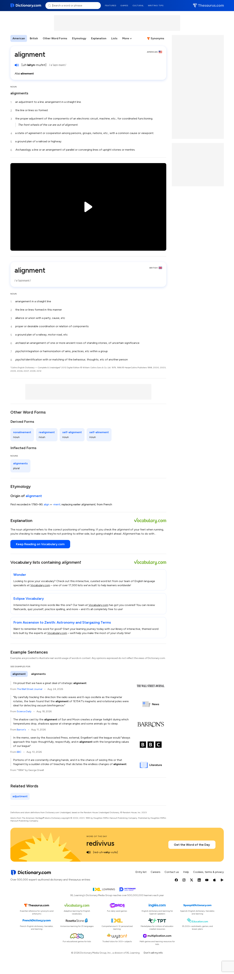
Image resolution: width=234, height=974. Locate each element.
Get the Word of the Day (192, 845)
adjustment (20, 796)
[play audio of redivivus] (88, 852)
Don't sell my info (153, 952)
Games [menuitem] (124, 5)
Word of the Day (96, 836)
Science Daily (24, 711)
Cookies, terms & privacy (208, 872)
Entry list (141, 872)
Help (186, 872)
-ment (56, 504)
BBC (19, 751)
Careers (155, 872)
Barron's (21, 729)
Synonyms (157, 38)
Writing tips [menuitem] (156, 5)
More (125, 38)
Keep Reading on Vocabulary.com (40, 544)
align (46, 504)
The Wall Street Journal (29, 689)
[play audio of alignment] (17, 65)
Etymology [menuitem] (79, 38)
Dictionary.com (25, 5)
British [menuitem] (34, 38)
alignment (34, 496)
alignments (19, 93)
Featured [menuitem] (110, 5)
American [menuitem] (18, 38)
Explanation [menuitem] (98, 38)
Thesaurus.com (208, 5)
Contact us (172, 872)
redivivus (100, 843)
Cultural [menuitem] (138, 5)
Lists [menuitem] (114, 38)
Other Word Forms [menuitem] (55, 38)
